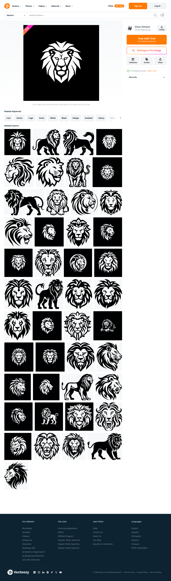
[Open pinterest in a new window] (48, 572)
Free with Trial (147, 40)
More (68, 6)
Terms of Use (129, 572)
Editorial (55, 6)
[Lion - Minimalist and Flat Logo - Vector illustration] (17, 142)
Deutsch (135, 540)
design (76, 118)
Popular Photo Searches (68, 544)
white (53, 118)
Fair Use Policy (156, 572)
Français (135, 544)
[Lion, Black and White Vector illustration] (109, 142)
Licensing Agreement (67, 528)
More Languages (139, 548)
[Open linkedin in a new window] (43, 572)
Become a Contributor (103, 544)
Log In (157, 6)
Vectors (15, 6)
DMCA (61, 532)
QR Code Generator (31, 559)
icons (41, 118)
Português (136, 536)
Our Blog (97, 540)
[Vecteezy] (7, 6)
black (64, 118)
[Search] (155, 15)
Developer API (28, 548)
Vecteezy (26, 532)
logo (31, 118)
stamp (101, 118)
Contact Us (98, 532)
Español (135, 532)
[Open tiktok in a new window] (52, 572)
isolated (88, 118)
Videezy (25, 536)
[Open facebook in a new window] (35, 572)
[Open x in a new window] (56, 572)
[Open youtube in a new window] (60, 572)
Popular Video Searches (68, 548)
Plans (110, 6)
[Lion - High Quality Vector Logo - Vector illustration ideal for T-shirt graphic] (50, 172)
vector (19, 118)
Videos (42, 6)
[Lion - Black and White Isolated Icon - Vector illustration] (19, 172)
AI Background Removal (33, 555)
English (135, 528)
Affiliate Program (65, 536)
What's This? (152, 71)
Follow (162, 30)
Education (26, 544)
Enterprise (27, 540)
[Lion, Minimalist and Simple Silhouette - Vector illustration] (47, 142)
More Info (133, 77)
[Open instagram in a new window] (39, 572)
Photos (28, 6)
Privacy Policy (142, 572)
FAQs (95, 528)
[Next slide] (118, 118)
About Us (97, 536)
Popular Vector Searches (69, 540)
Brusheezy (27, 528)
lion (8, 118)
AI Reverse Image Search (33, 552)
